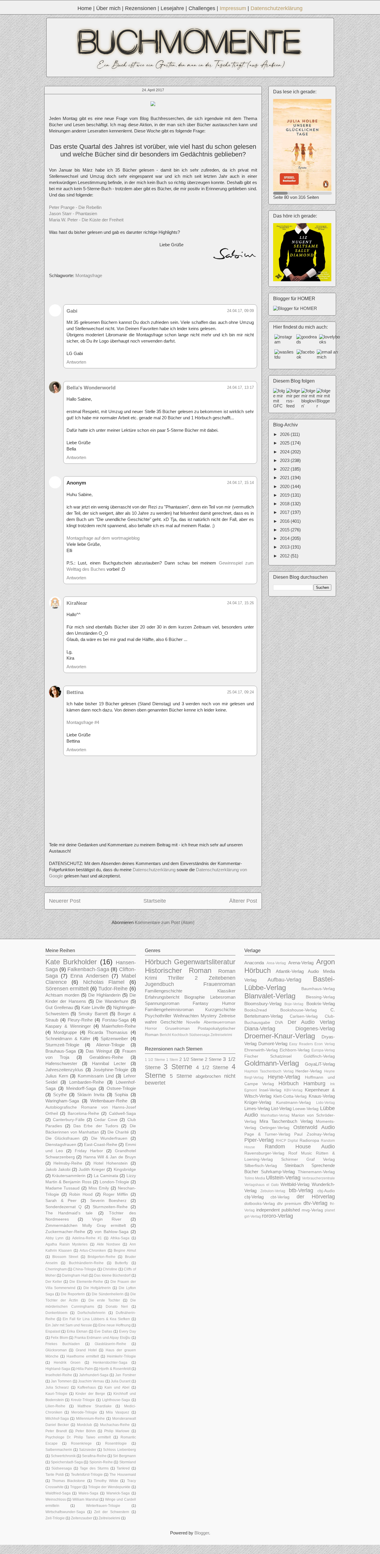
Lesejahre (172, 8)
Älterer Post (243, 901)
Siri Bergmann (124, 1456)
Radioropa (309, 1140)
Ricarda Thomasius (108, 1032)
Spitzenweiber (114, 1038)
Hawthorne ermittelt (82, 1356)
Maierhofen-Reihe (119, 1026)
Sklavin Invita (90, 1094)
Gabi (71, 311)
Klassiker (226, 990)
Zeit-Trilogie (55, 1518)
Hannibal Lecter (109, 1063)
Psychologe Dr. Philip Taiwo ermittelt (78, 1437)
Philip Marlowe (116, 1431)
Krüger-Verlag (257, 1102)
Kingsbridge (125, 1169)
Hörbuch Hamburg (301, 1083)
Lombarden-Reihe (86, 1082)
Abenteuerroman (219, 1022)
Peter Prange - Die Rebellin (75, 207)
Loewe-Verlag (306, 1109)
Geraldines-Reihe (106, 1057)
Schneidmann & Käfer (68, 1038)
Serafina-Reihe (94, 1456)
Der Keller (53, 1282)
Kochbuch (180, 1035)
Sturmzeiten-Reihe (110, 1207)
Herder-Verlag (308, 1071)
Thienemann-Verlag (316, 1172)
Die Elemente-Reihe (86, 1282)
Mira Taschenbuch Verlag (286, 1121)
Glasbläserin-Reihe (110, 1344)
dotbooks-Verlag (259, 1203)
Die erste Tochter (104, 1300)
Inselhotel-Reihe (58, 1375)
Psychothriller (158, 1015)
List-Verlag (281, 1108)
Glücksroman (56, 1350)
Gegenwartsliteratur (204, 962)
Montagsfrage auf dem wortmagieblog (103, 538)
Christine (110, 1269)
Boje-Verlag (293, 1004)
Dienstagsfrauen (60, 1144)
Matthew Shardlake (94, 1406)
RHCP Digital (287, 1141)
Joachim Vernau (91, 1381)
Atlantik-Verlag (290, 971)
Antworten (76, 361)
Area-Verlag (276, 963)
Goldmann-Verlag (271, 1063)
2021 (285, 477)
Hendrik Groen (67, 1362)
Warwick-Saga (118, 1493)
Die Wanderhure (112, 1001)
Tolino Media (254, 1178)
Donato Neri (117, 1306)
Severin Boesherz (108, 1200)
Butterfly (121, 1263)
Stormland (127, 1462)
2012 (285, 555)
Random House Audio (300, 1146)
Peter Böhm (85, 1431)
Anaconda (254, 962)
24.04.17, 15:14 (240, 482)
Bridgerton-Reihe (101, 1257)
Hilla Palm (84, 1369)
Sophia (121, 1094)
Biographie (194, 997)
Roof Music (300, 1153)
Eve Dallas (103, 1331)
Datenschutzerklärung (277, 8)
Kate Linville (93, 1007)
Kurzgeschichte (220, 1009)
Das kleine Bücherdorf (112, 1275)
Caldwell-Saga (122, 1113)
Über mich (108, 8)
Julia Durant (120, 1381)
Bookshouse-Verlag (298, 1010)
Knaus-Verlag (322, 1096)
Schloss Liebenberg (119, 1450)
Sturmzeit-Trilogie (62, 1044)
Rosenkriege (81, 1443)
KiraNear (76, 603)
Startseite (154, 901)
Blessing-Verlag (320, 997)
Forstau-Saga (115, 1019)
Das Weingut (99, 1050)
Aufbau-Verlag (284, 980)
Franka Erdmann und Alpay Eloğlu (102, 1338)
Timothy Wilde (106, 1481)
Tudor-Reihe (113, 989)
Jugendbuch (159, 984)
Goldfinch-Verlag (319, 1056)
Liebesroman (222, 997)
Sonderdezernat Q (63, 1207)
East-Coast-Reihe (100, 1144)
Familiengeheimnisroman (169, 1009)
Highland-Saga (57, 1369)
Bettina (74, 692)
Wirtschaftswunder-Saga (65, 1512)
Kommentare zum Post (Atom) (164, 922)
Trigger (76, 1487)
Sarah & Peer (61, 1200)
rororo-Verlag (277, 1216)
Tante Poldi (54, 1475)
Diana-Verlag (259, 1029)
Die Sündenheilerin (108, 1294)
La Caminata (106, 1176)
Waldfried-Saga (58, 1493)
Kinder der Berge (90, 1394)
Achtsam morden (62, 994)
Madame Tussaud (62, 1188)
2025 (285, 442)
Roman (226, 971)
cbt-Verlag (279, 1197)
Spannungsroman (162, 1003)
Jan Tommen (61, 1381)
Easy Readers (301, 1044)
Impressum (233, 8)
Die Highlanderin (104, 994)
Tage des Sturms (94, 1468)
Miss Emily (98, 1188)
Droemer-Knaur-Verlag (279, 1036)
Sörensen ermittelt (67, 989)
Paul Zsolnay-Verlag (314, 1134)
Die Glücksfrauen (62, 1138)
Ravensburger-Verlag (264, 1153)
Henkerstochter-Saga (110, 1362)
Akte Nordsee (108, 1244)
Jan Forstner (125, 1375)
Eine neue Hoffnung (114, 1325)
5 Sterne (181, 1076)
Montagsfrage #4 (82, 722)
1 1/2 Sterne (155, 1060)
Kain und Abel (116, 1387)
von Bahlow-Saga (112, 1232)
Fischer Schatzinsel (268, 1056)
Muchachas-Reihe (115, 1425)
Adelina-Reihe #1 (87, 1238)
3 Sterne (178, 1067)
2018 (285, 503)
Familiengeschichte (163, 990)
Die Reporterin (73, 1294)
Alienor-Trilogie (110, 1044)
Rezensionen (140, 8)
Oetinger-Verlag (274, 1127)
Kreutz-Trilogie (83, 1400)
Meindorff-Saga (81, 1088)
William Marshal (85, 1499)
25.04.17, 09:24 (240, 692)
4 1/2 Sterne (212, 1067)
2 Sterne (213, 1059)
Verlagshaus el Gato (261, 1185)
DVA (279, 1022)
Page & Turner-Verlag (267, 1134)
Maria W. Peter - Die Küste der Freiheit (86, 219)
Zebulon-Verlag (272, 1191)
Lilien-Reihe (55, 1406)
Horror (151, 1028)
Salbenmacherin (58, 1450)
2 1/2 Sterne (191, 1059)
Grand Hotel (86, 1350)
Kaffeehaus (86, 1387)
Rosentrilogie (116, 1443)
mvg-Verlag (312, 1210)
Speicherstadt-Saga (67, 1462)
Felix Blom (59, 1338)
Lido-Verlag (325, 1103)
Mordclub (84, 1425)
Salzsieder (87, 1450)
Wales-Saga (88, 1493)
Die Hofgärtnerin (97, 1288)
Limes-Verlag (257, 1108)
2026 (285, 434)
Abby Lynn (54, 1238)
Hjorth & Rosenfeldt (115, 1369)
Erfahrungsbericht (162, 997)
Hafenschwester (61, 1063)
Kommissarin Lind (96, 1075)
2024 (285, 451)
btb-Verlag (301, 1190)
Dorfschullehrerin (91, 1313)
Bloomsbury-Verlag (262, 1003)
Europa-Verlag (323, 1050)
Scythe (60, 1094)
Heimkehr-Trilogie (121, 1356)
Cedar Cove (106, 1119)
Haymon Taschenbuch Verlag (269, 1071)
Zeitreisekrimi (109, 1518)
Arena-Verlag (301, 962)
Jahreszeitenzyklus (64, 1069)
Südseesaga (61, 1468)
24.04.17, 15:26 (240, 603)
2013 (285, 546)
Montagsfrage (88, 275)
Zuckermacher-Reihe (65, 1232)
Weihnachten (186, 1015)
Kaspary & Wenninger (68, 1026)
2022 (285, 468)
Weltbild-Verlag (295, 1184)
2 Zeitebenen (215, 978)
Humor (228, 1003)
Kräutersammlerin (69, 1176)
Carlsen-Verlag (304, 1016)
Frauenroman (219, 984)
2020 (285, 486)
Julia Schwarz (57, 1387)
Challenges (202, 8)
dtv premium (289, 1203)
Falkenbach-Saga (88, 969)
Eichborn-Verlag (295, 1050)
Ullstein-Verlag (283, 1178)
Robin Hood (81, 1194)
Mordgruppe (65, 1032)
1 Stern (172, 1060)
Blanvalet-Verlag (269, 996)
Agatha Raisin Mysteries (66, 1244)
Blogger (201, 1532)
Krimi (151, 978)
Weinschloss (55, 1499)
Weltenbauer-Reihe (108, 1100)
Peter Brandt (56, 1431)
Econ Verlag (324, 1044)
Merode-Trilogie (84, 1412)
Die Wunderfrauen (109, 1138)
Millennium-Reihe (90, 1418)
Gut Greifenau (59, 1007)
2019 (285, 495)
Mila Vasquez (117, 1412)
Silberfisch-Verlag (260, 1165)
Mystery (209, 1015)
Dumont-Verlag (272, 1043)
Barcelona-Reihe (83, 1113)
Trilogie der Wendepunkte (109, 1487)
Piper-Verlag (259, 1140)
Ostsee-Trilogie (121, 1088)
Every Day (127, 1331)
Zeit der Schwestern (111, 1512)
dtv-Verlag (315, 1203)
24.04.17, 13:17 (240, 387)
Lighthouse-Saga (116, 1400)
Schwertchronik (63, 1456)
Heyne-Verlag (284, 1077)
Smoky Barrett (93, 1013)
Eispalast (52, 1331)
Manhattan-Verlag (275, 1115)
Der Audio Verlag (311, 1022)
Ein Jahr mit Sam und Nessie (68, 1325)
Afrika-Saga (119, 1238)
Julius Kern (56, 1075)
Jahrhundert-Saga (93, 1375)
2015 (285, 529)
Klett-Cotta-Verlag (290, 1096)
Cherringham (56, 1269)
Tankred (123, 1468)
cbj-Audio (326, 1191)
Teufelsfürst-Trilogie (87, 1475)
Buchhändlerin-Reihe (86, 1263)
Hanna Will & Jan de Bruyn (109, 1157)
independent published (278, 1209)
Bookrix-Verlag (320, 1003)
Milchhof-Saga (57, 1418)
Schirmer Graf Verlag (308, 1159)
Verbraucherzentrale (318, 1178)
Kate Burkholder (71, 962)
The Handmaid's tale (69, 1213)
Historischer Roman (178, 970)
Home (84, 8)
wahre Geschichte (164, 1021)
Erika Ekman (77, 1331)
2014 (285, 538)
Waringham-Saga (62, 1100)
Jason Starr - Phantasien (73, 213)
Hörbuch (158, 962)
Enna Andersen (89, 976)
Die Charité (118, 1132)
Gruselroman (177, 1028)
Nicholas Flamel (104, 982)
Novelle (193, 1022)
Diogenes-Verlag (315, 1029)
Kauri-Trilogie (56, 1394)
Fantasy (200, 1003)
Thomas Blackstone (68, 1481)
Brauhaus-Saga (60, 1050)
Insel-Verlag (270, 1090)
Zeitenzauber (81, 1518)
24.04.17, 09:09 (240, 310)
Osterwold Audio (314, 1127)
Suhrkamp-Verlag (278, 1171)
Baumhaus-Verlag (318, 989)
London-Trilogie (114, 1182)
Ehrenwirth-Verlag (261, 1050)
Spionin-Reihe (101, 1462)
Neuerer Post (64, 901)
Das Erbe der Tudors (95, 1126)
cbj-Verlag (254, 1196)
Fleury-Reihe (80, 1019)
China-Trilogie (84, 1269)
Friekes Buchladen (62, 1344)
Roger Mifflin (115, 1194)
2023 (285, 460)
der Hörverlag (316, 1197)
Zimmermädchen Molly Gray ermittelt (85, 1225)
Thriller (176, 978)
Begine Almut (125, 1250)
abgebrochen (208, 1076)
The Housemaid (123, 1475)
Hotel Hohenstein (111, 1163)
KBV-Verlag (293, 1090)
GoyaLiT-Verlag (320, 1064)
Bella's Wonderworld (90, 387)
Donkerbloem (56, 1313)
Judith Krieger (92, 1169)
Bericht (165, 1035)
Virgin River (106, 1219)
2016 (285, 521)
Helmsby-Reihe (67, 1163)
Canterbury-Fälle (69, 1119)
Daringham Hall (75, 1275)
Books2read (255, 1010)
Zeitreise (227, 1015)
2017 (285, 512)
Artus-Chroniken (93, 1250)
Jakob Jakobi (57, 1169)
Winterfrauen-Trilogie (103, 1506)
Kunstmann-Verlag (293, 1102)
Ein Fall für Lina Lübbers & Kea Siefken (96, 1319)
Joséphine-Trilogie (110, 1069)
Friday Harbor (89, 1151)
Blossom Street (65, 1257)
